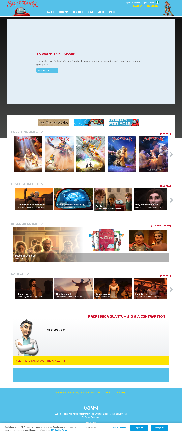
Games (50, 12)
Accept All (159, 427)
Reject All (139, 427)
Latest (20, 274)
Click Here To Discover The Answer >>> (41, 360)
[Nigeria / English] (151, 0)
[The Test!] (123, 154)
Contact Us (106, 392)
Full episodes (27, 132)
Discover (63, 12)
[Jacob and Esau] (155, 154)
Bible (90, 12)
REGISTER (52, 70)
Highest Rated (27, 184)
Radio (112, 12)
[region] (91, 428)
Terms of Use (60, 392)
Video (101, 12)
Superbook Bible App (133, 2)
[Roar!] (29, 154)
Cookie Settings (119, 392)
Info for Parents (87, 392)
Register (153, 6)
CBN (91, 409)
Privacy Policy (73, 392)
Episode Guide (27, 224)
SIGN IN (41, 70)
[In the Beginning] (92, 154)
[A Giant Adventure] (60, 154)
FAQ (98, 392)
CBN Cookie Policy (58, 430)
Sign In (138, 6)
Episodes (78, 12)
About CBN (91, 422)
